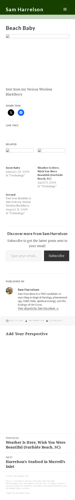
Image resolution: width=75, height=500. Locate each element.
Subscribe (56, 256)
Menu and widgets (65, 9)
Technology (55, 320)
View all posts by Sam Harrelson (37, 308)
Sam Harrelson (25, 9)
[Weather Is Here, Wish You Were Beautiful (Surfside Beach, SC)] (51, 156)
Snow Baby (13, 167)
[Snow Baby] (20, 156)
